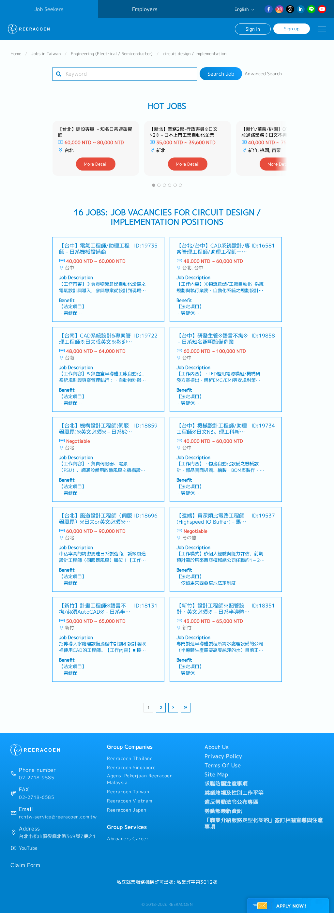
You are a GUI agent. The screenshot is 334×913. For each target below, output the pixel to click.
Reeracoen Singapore (131, 767)
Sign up (291, 28)
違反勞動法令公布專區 (231, 802)
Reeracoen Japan (126, 810)
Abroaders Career (127, 838)
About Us (217, 747)
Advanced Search (263, 73)
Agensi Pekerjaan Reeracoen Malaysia (140, 779)
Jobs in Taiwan (46, 53)
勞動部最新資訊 (223, 811)
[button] (153, 185)
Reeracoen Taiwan (128, 791)
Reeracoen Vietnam (129, 801)
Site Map (216, 774)
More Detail (96, 164)
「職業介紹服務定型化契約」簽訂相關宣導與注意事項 (264, 823)
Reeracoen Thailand (130, 758)
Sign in (253, 29)
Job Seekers (49, 9)
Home (15, 53)
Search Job (220, 73)
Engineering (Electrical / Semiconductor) (112, 53)
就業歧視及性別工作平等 (234, 792)
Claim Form (25, 865)
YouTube (28, 848)
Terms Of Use (223, 765)
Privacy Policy (223, 756)
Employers (145, 9)
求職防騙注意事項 (226, 783)
